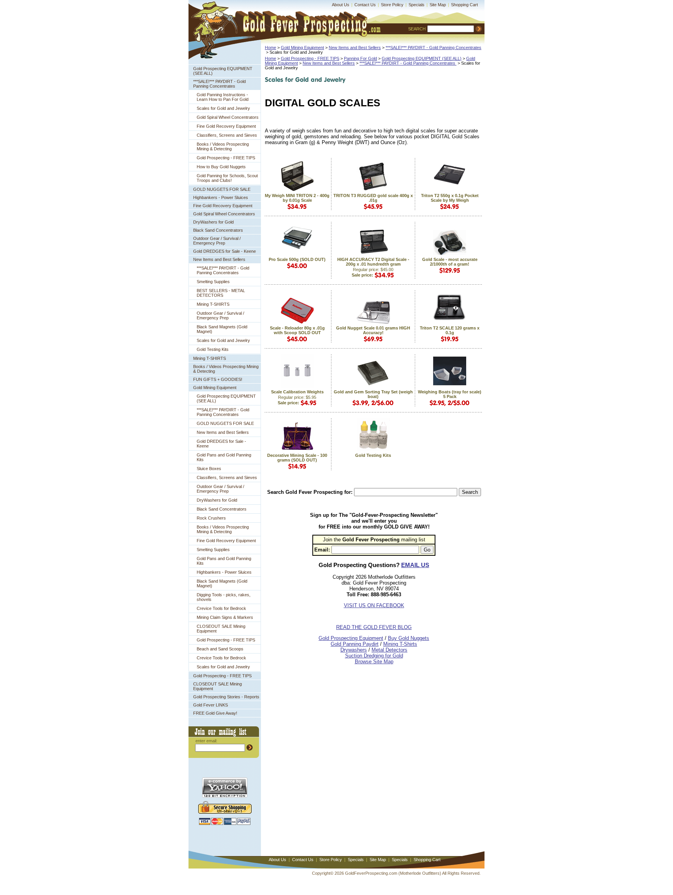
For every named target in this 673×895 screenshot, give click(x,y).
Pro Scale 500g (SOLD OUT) (297, 259)
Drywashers (353, 650)
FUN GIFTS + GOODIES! (217, 379)
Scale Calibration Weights (297, 391)
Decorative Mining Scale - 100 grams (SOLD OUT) (297, 457)
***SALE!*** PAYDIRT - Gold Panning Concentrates (219, 83)
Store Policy (392, 4)
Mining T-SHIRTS (213, 304)
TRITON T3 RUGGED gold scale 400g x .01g (373, 198)
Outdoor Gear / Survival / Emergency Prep (217, 240)
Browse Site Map (374, 661)
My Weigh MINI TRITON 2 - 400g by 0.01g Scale (297, 198)
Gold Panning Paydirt (355, 644)
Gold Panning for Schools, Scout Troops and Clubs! (227, 178)
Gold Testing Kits (213, 349)
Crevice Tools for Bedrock (221, 608)
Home (270, 47)
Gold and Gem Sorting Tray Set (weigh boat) (373, 394)
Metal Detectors (389, 650)
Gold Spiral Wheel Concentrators (228, 117)
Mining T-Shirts (400, 644)
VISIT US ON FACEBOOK (374, 605)
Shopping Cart (464, 4)
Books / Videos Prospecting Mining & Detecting (223, 146)
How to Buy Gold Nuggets (221, 166)
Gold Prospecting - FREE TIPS (226, 157)
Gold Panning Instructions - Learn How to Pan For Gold (222, 97)
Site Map (438, 4)
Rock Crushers (211, 518)
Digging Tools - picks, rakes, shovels (223, 597)
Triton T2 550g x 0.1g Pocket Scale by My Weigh (450, 198)
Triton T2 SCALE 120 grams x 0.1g (449, 330)
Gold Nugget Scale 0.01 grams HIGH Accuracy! (373, 330)
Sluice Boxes (209, 468)
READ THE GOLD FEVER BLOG (374, 627)
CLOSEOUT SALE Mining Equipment (221, 628)
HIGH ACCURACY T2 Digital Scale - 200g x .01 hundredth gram (373, 261)
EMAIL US (415, 565)
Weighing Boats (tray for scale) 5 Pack (449, 394)
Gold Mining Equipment (214, 387)
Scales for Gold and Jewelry (223, 108)
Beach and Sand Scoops (220, 649)
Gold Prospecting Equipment (351, 638)
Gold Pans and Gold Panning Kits (224, 457)
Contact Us (365, 4)
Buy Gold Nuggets (408, 638)
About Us (340, 4)
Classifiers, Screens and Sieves (227, 135)
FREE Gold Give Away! (215, 713)
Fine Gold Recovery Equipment (226, 126)
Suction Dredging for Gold (374, 656)
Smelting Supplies (213, 281)
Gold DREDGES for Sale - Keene (224, 251)
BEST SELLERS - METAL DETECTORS (221, 293)
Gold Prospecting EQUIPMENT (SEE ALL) (222, 71)
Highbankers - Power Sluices (220, 197)
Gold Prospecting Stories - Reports (226, 696)
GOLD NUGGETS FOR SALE (221, 189)
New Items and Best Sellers (219, 259)
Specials (417, 4)
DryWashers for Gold (213, 222)
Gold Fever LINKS (210, 705)
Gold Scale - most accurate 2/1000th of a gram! (449, 261)
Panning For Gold (360, 58)
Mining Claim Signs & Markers (225, 617)
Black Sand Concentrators (218, 230)
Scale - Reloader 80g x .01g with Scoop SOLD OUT (297, 330)
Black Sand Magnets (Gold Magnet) (222, 329)
